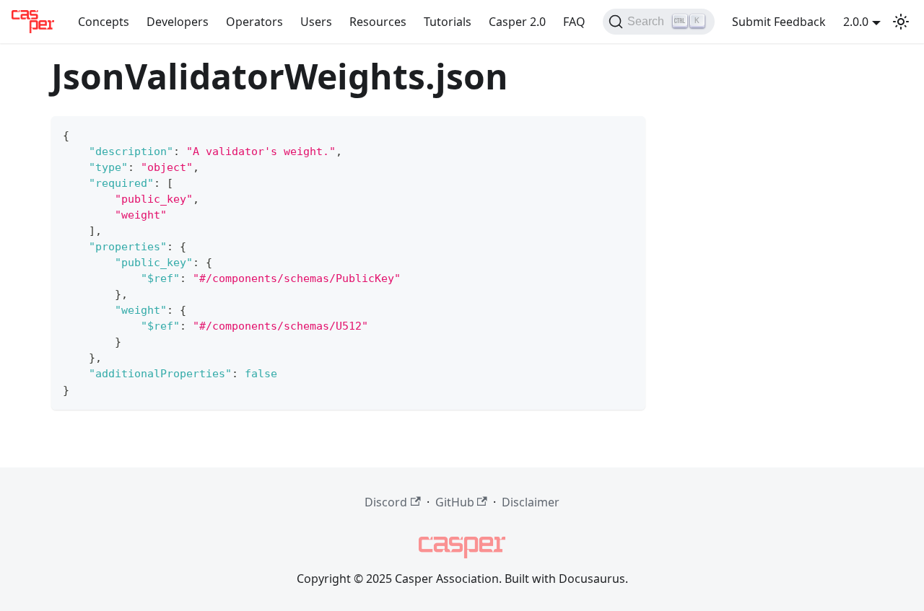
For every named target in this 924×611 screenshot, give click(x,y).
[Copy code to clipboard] (628, 134)
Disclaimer (530, 502)
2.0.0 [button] (855, 22)
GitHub (454, 502)
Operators (254, 22)
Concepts (103, 22)
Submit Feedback (779, 22)
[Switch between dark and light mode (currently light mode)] (900, 21)
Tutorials (447, 22)
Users (316, 22)
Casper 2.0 (517, 22)
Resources (377, 22)
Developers (178, 22)
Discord (386, 502)
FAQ (574, 22)
